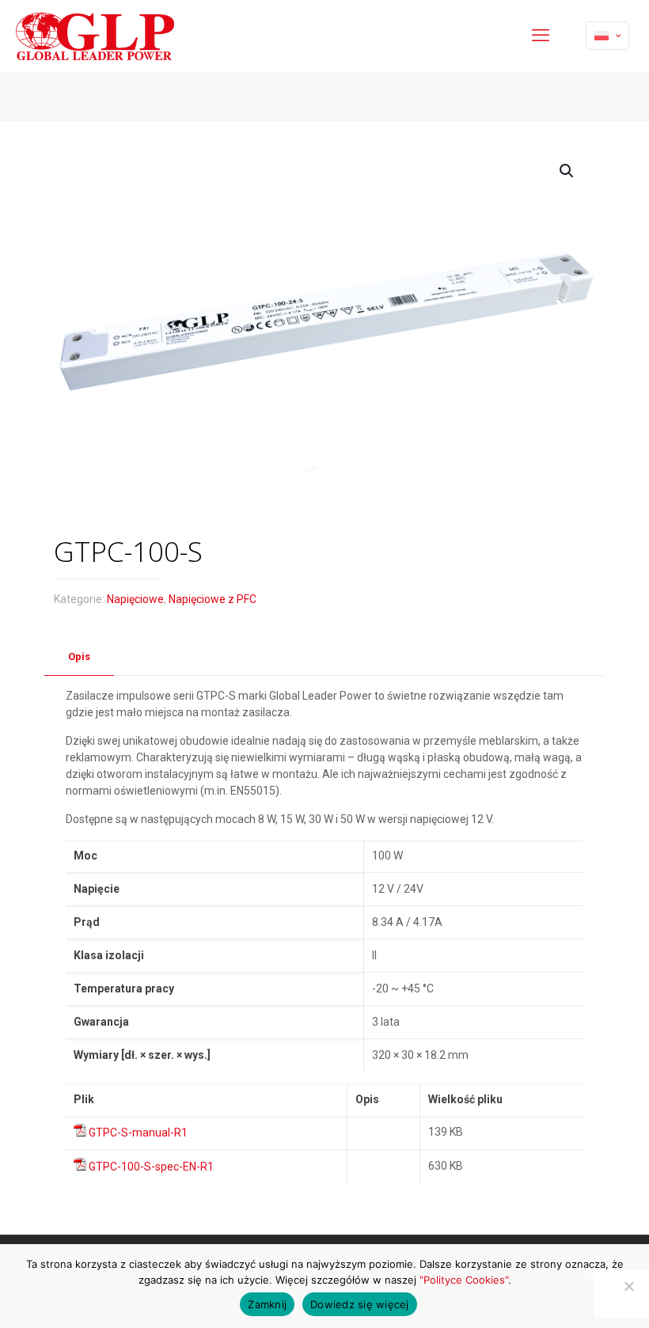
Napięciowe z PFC (212, 599)
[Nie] (629, 1286)
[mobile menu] (540, 35)
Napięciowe (135, 599)
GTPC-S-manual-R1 (138, 1132)
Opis (79, 656)
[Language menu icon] (607, 35)
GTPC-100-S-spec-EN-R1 (151, 1166)
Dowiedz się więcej (359, 1304)
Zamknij (267, 1304)
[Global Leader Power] (95, 35)
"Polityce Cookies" (463, 1279)
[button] (567, 171)
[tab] (79, 657)
